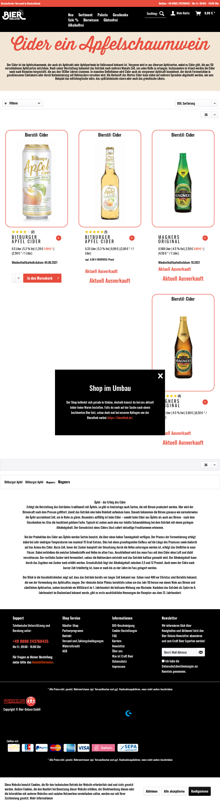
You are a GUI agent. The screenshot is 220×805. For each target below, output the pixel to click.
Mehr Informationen (41, 798)
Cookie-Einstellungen (124, 630)
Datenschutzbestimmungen (178, 666)
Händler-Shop (70, 625)
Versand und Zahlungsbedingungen (83, 641)
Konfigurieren (199, 791)
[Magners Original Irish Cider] (183, 347)
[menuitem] (71, 14)
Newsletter (118, 646)
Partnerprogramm (72, 630)
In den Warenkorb (39, 278)
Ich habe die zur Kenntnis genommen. (180, 666)
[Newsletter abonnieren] (200, 652)
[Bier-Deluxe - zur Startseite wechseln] (14, 14)
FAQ (114, 635)
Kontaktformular (42, 662)
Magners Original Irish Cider (172, 403)
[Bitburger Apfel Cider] (36, 183)
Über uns (117, 651)
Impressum (118, 666)
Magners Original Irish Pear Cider (171, 239)
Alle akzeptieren (174, 791)
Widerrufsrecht (71, 646)
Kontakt (67, 635)
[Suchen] (161, 13)
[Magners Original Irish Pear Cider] (183, 183)
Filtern (13, 103)
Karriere (116, 641)
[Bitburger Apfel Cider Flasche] (110, 183)
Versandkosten (102, 689)
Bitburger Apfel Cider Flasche (100, 239)
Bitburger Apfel (14, 482)
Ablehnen (151, 791)
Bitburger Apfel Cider (26, 239)
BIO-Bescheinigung (123, 625)
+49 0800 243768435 (179, 3)
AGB (64, 651)
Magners (51, 482)
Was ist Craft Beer (122, 656)
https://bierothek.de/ (120, 417)
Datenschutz (119, 661)
